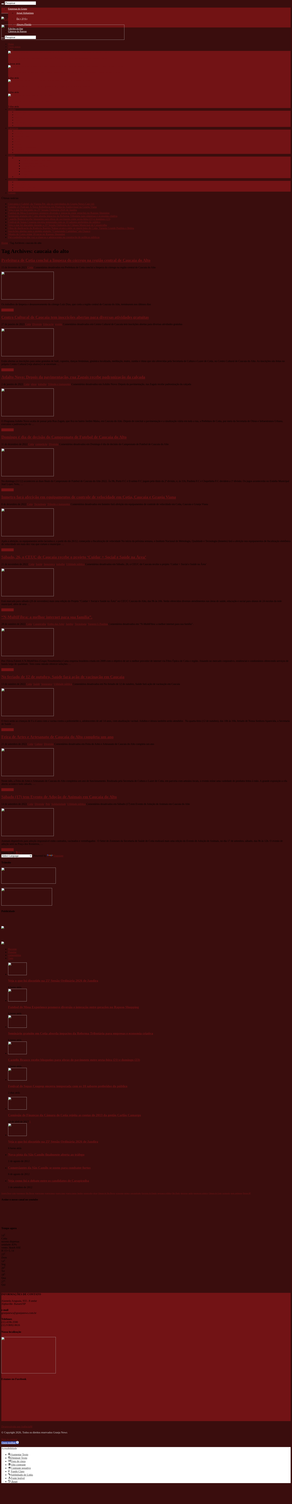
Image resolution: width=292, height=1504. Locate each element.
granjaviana (39, 1193)
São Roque (20, 123)
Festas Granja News (31, 174)
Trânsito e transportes (25, 147)
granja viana (60, 1193)
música (127, 1193)
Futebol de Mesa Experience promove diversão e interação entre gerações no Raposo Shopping (59, 213)
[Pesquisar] (2, 3)
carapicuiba (87, 1193)
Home (11, 44)
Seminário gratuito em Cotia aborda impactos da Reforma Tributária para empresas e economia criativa (57, 58)
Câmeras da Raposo (24, 190)
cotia (14, 1193)
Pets (48, 804)
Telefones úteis (22, 185)
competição (41, 444)
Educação (19, 133)
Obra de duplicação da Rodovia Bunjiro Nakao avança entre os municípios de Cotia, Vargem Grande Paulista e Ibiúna (64, 72)
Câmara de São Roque (106, 1193)
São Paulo (176, 1193)
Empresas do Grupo (17, 9)
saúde (190, 1193)
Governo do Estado (149, 1193)
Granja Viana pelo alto (32, 163)
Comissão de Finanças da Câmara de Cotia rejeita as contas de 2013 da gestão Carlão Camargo (74, 1115)
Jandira (18, 117)
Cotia (10, 49)
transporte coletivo (200, 1193)
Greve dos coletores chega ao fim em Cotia (28, 101)
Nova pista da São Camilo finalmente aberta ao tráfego (46, 1154)
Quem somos (14, 47)
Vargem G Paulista (24, 125)
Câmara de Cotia (215, 1193)
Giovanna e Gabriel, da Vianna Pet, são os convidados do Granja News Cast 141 (51, 203)
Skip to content (9, 1439)
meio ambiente (236, 1193)
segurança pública (164, 1193)
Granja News (21, 158)
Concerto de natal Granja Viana (37, 160)
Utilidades (13, 179)
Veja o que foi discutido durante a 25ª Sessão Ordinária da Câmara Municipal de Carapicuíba (57, 225)
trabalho (42, 384)
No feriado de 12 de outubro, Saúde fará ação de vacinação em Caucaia (62, 677)
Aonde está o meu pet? (25, 187)
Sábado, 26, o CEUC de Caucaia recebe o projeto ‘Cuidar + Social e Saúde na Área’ (73, 557)
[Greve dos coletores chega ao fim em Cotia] (30, 95)
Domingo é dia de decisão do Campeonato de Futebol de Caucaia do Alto (64, 437)
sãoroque (184, 1193)
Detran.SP (247, 1193)
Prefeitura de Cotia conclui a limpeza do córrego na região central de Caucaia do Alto (75, 260)
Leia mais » (7, 310)
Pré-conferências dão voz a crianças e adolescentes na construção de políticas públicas (49, 86)
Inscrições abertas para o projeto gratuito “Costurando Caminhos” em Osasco (49, 231)
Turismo (19, 149)
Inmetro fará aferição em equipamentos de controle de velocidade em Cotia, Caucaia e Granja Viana (88, 497)
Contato (12, 193)
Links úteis (20, 182)
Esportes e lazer (22, 136)
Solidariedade (58, 804)
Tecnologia (40, 504)
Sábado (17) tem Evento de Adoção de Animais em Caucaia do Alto (59, 797)
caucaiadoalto (135, 1193)
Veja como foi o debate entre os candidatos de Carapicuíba (48, 1180)
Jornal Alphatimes (25, 13)
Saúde (18, 144)
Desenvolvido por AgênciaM (16, 1426)
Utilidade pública (23, 152)
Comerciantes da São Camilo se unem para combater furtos (49, 1167)
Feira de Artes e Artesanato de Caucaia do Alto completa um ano (57, 737)
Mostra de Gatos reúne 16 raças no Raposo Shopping (36, 234)
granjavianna (50, 1193)
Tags (10, 958)
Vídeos (11, 155)
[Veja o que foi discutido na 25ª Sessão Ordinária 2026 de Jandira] (17, 1135)
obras (34, 384)
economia (120, 1193)
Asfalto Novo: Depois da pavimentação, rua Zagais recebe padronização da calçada (73, 377)
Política (18, 141)
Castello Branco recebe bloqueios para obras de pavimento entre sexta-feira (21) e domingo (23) (59, 219)
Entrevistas (27, 171)
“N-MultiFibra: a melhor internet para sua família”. (46, 617)
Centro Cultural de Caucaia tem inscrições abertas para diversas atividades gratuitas (75, 317)
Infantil (18, 139)
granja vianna (71, 1193)
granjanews (20, 1193)
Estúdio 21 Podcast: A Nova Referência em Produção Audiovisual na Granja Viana (52, 206)
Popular (12, 952)
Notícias (25, 168)
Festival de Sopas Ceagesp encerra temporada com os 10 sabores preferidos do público (54, 222)
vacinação (226, 1193)
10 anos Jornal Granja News (35, 166)
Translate (58, 855)
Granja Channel (22, 176)
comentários (14, 955)
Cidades (12, 109)
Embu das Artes (22, 114)
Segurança (49, 564)
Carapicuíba (20, 112)
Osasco (18, 120)
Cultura (18, 131)
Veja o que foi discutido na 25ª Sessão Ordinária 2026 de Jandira (42, 209)
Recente (12, 949)
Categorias (13, 128)
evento (58, 324)
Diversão (37, 324)
